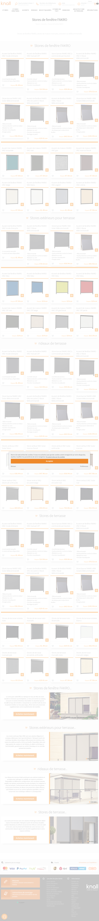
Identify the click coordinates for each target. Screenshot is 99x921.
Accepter (49, 461)
